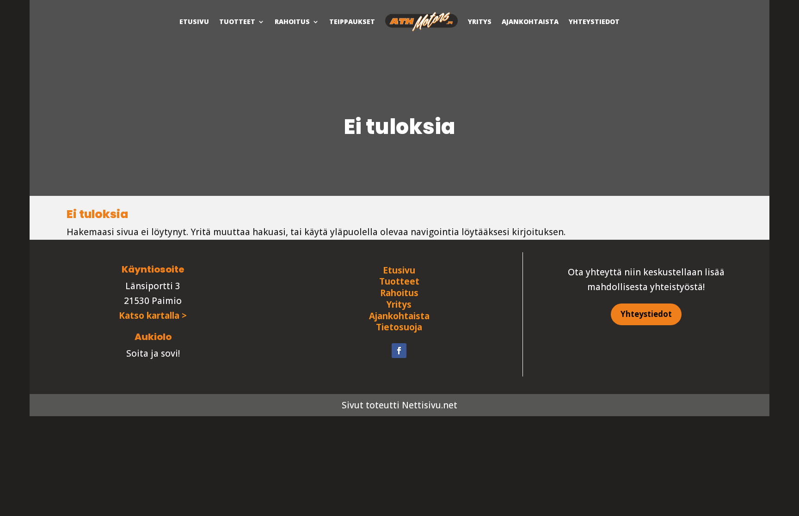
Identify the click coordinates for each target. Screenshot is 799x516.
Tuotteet (237, 21)
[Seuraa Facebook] (399, 350)
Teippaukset (352, 21)
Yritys (480, 21)
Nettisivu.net (429, 405)
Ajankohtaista (530, 21)
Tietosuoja (399, 327)
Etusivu (194, 21)
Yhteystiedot (594, 21)
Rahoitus (292, 21)
